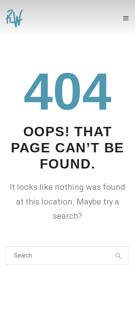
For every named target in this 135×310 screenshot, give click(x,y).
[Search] (118, 255)
